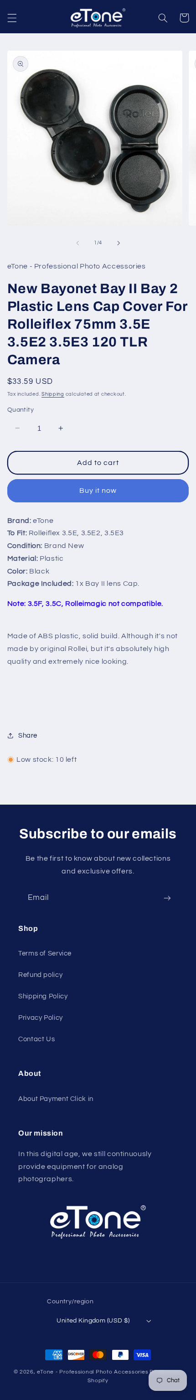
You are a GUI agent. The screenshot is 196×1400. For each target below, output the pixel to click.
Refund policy (40, 974)
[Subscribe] (167, 898)
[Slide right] (118, 243)
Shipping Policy (42, 996)
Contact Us (36, 1039)
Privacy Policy (40, 1017)
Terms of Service (45, 953)
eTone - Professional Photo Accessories (92, 1371)
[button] (11, 17)
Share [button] (27, 735)
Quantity (20, 410)
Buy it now (98, 490)
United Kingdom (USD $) (93, 1320)
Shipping (52, 394)
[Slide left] (77, 243)
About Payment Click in (55, 1098)
